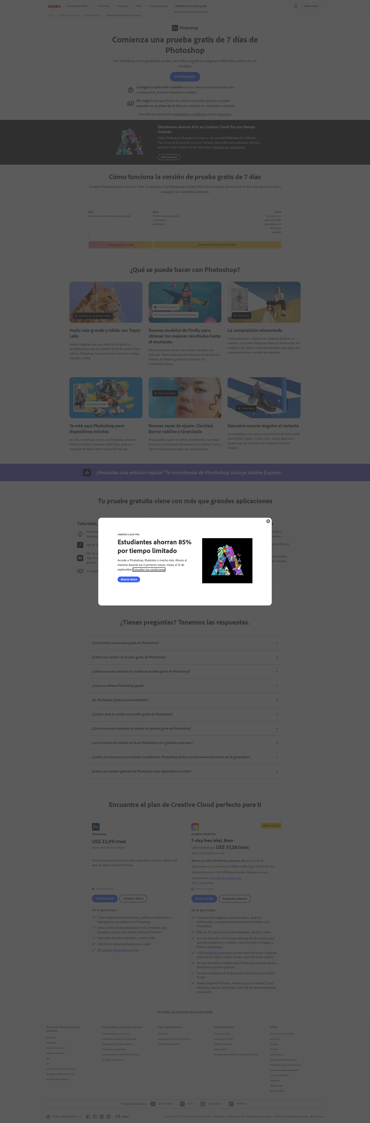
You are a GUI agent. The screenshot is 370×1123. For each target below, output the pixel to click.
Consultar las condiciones (149, 569)
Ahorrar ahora (129, 579)
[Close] (268, 521)
